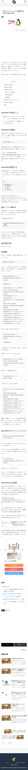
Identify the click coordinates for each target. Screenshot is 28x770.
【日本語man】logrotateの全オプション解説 (13, 599)
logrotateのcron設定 (8, 102)
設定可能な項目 (8, 94)
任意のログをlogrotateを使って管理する (12, 593)
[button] (20, 645)
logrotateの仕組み (8, 87)
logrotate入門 (6, 586)
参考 (5, 104)
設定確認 (7, 97)
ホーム (7, 762)
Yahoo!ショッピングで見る (14, 573)
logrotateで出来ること (9, 84)
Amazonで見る (14, 565)
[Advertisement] (14, 46)
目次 (12, 81)
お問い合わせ (14, 764)
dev (3, 610)
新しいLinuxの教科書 (10, 561)
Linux (8, 610)
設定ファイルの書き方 (10, 92)
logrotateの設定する (8, 89)
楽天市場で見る (14, 569)
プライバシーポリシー (20, 762)
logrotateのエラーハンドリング (11, 99)
